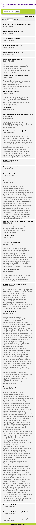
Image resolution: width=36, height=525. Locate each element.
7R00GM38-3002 (9, 286)
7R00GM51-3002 (9, 507)
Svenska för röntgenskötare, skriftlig (14, 284)
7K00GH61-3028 (8, 244)
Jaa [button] (26, 16)
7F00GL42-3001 (8, 54)
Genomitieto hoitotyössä (11, 270)
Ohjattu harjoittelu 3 (9, 311)
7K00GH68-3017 (8, 183)
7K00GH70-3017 (8, 389)
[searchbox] (9, 11)
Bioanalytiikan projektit (10, 160)
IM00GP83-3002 (8, 521)
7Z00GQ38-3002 (8, 118)
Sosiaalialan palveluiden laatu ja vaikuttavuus (17, 131)
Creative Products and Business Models (15, 75)
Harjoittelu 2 (7, 108)
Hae (17, 12)
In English (32, 16)
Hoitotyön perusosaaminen (11, 242)
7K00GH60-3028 (8, 271)
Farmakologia (7, 181)
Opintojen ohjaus (8, 235)
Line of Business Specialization (13, 59)
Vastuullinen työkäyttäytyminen (13, 45)
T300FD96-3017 (8, 109)
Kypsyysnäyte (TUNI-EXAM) (11, 38)
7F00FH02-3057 (8, 169)
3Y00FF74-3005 (8, 77)
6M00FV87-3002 (8, 47)
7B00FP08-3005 (8, 26)
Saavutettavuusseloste (18, 524)
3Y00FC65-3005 (8, 93)
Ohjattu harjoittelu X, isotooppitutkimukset (16, 512)
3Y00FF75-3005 (8, 61)
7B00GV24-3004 (8, 223)
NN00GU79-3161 (9, 237)
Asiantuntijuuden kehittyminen (13, 31)
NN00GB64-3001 (9, 40)
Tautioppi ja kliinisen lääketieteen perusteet (17, 24)
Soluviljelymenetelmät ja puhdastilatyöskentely (18, 221)
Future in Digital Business (11, 91)
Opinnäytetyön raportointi (11, 167)
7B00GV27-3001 (8, 162)
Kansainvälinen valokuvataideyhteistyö (15, 519)
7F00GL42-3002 (8, 176)
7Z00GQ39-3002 (8, 133)
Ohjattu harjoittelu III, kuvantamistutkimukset (17, 505)
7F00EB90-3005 (8, 33)
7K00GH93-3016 (8, 313)
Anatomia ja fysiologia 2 (10, 387)
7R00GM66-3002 (9, 514)
